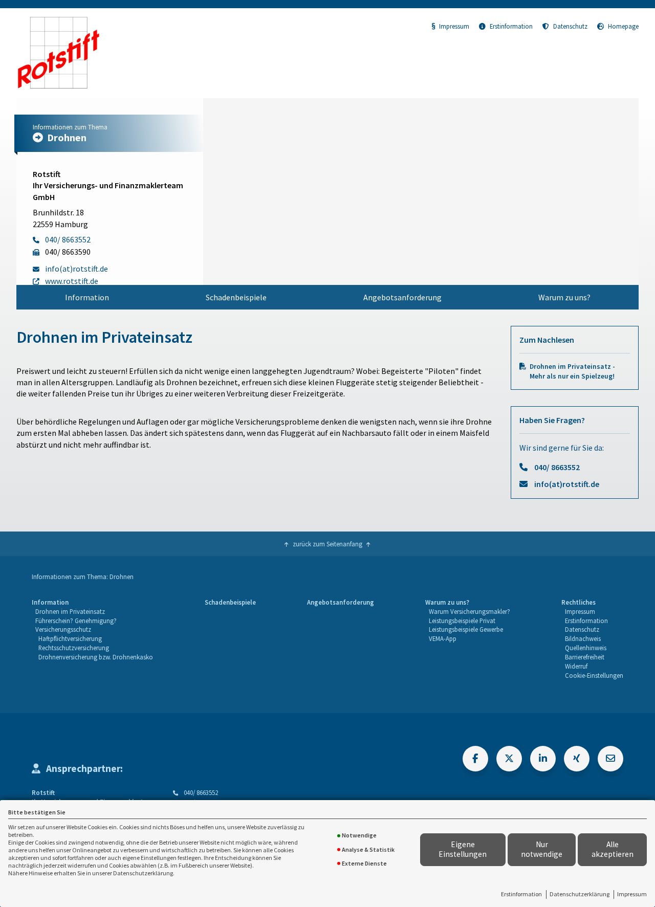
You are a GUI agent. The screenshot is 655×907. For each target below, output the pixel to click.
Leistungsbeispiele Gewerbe (466, 629)
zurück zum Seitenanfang (327, 544)
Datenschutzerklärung (579, 894)
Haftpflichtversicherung (70, 638)
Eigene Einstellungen (463, 849)
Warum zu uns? (564, 297)
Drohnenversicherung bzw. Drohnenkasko (95, 657)
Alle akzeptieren (613, 849)
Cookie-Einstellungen (594, 675)
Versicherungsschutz (63, 629)
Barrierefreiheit (584, 657)
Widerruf (576, 666)
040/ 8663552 (557, 467)
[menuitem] (86, 297)
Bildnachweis (583, 638)
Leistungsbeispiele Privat (462, 620)
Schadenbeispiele (236, 297)
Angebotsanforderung (402, 297)
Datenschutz (570, 26)
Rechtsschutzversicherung (73, 648)
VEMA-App (442, 638)
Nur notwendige (541, 849)
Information (87, 297)
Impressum (632, 894)
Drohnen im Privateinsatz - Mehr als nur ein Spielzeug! (572, 371)
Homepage (623, 26)
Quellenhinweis (585, 648)
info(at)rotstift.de (566, 484)
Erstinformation (521, 894)
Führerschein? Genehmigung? (76, 620)
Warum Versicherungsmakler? (469, 611)
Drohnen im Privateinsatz (70, 611)
